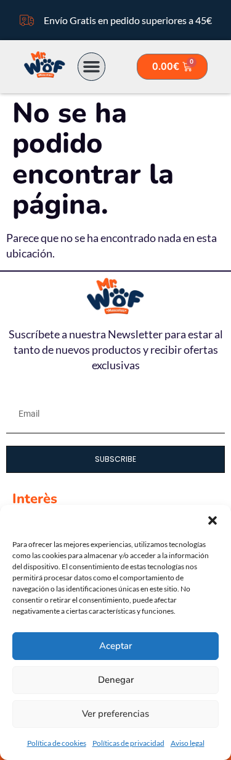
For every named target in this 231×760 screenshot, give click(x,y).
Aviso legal (188, 743)
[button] (212, 520)
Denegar (116, 680)
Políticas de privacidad (128, 743)
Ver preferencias (115, 714)
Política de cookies (56, 743)
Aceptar (115, 646)
